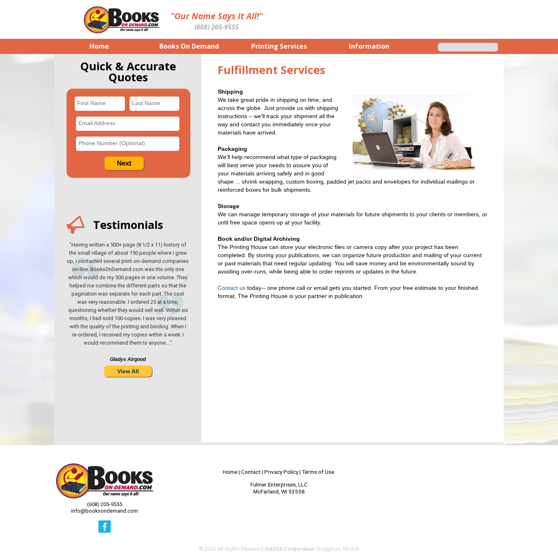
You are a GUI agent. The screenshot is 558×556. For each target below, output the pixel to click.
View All (128, 371)
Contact (251, 472)
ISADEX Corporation (289, 549)
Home (230, 472)
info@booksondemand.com (104, 511)
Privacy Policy (281, 472)
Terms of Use (318, 472)
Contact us (232, 288)
